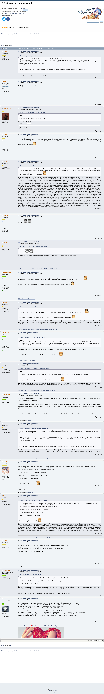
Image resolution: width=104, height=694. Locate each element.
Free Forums (55, 690)
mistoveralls (7, 108)
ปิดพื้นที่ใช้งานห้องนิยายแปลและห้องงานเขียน (14, 13)
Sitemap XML (54, 692)
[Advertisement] (52, 39)
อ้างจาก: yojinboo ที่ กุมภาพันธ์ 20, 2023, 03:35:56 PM (33, 246)
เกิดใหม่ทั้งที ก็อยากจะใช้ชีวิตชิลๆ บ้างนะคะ (26, 298)
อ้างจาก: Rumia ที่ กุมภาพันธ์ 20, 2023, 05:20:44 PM (32, 337)
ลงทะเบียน (26, 8)
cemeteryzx (6, 462)
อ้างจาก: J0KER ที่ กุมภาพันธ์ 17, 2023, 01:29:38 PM (33, 112)
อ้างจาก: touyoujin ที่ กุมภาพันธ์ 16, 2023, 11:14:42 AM (33, 56)
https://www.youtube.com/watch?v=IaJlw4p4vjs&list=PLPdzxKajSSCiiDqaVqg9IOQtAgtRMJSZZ (37, 212)
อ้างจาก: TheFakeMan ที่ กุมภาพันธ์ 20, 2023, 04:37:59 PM (34, 307)
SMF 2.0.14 (45, 689)
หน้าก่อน (2, 45)
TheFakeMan (7, 272)
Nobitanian (6, 394)
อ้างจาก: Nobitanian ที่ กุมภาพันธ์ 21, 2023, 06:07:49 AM (34, 428)
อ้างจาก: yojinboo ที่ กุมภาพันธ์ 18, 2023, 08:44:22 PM (33, 166)
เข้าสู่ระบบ (19, 8)
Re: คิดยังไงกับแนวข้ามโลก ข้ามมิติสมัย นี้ (30, 51)
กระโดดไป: (90, 640)
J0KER (5, 51)
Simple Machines (58, 689)
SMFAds (49, 690)
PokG (4, 81)
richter (5, 599)
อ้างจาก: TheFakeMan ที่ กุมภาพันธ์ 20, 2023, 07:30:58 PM (34, 368)
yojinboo (5, 134)
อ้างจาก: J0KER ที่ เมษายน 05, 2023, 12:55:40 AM (32, 574)
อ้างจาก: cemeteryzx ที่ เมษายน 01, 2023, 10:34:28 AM (33, 500)
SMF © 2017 (51, 689)
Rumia (5, 161)
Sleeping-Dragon (29, 492)
